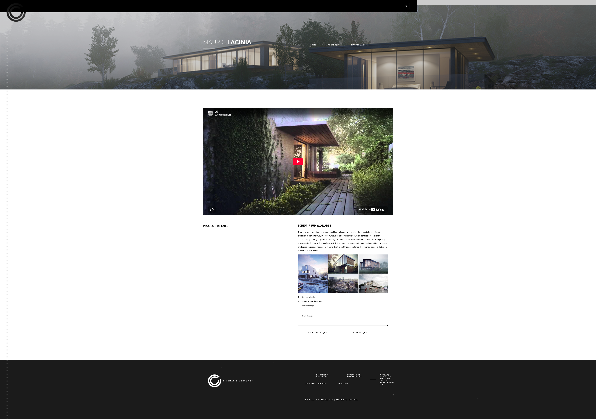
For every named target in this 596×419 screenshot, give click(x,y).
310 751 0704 (342, 384)
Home (313, 45)
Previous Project (318, 333)
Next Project (360, 333)
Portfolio (334, 45)
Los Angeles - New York (315, 384)
